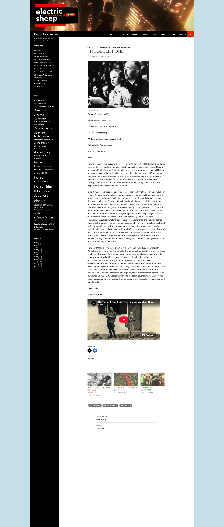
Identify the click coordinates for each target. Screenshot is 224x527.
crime (51, 140)
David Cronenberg (40, 149)
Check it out (93, 48)
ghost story (37, 173)
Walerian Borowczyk (41, 229)
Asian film (39, 132)
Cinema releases (106, 48)
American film (40, 118)
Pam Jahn (107, 56)
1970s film (51, 107)
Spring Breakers (147, 387)
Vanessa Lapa (126, 405)
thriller (51, 223)
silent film (37, 221)
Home (112, 34)
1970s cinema (40, 106)
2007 (38, 266)
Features (145, 34)
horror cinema (41, 181)
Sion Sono (45, 221)
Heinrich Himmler (110, 405)
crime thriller (41, 142)
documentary (95, 405)
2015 (37, 247)
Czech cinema (40, 146)
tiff (35, 227)
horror (39, 177)
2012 (37, 254)
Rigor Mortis (102, 417)
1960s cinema (40, 103)
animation (39, 124)
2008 (38, 264)
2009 (38, 261)
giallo (44, 172)
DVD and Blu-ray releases (42, 66)
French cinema (43, 166)
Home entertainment (122, 48)
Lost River (100, 427)
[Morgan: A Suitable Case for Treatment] (99, 379)
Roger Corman (49, 210)
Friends (173, 34)
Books (36, 50)
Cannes (45, 139)
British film (38, 140)
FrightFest (38, 169)
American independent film (42, 121)
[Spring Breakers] (152, 379)
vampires (40, 227)
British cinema (41, 136)
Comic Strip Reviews (41, 59)
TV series (37, 87)
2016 (37, 245)
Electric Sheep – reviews (47, 34)
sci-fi (37, 213)
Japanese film (40, 205)
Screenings (38, 83)
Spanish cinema (40, 224)
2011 (38, 257)
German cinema (48, 169)
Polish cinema (39, 210)
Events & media (123, 34)
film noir (38, 162)
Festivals (37, 69)
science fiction (43, 217)
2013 (38, 252)
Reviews (135, 34)
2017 (37, 243)
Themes (154, 34)
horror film (43, 186)
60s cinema (40, 100)
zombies (51, 229)
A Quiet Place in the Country (125, 387)
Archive (163, 34)
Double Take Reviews (41, 62)
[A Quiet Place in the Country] (126, 379)
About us (182, 34)
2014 (38, 250)
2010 (38, 259)
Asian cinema (43, 128)
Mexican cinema (39, 207)
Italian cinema (42, 190)
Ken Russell (49, 205)
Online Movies (39, 80)
